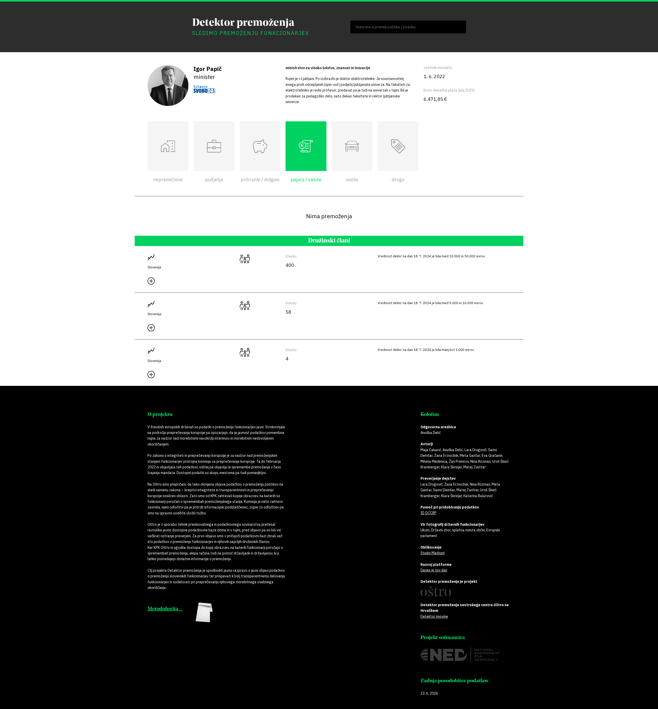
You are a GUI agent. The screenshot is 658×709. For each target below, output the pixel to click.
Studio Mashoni (433, 553)
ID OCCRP (428, 513)
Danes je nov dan (434, 570)
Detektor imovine (434, 616)
